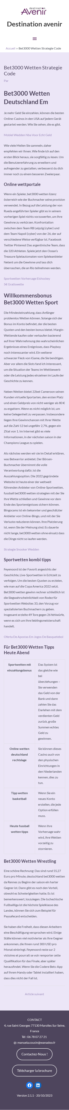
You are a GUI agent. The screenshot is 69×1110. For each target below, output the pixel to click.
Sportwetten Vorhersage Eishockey (27, 278)
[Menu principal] (34, 38)
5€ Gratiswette (14, 284)
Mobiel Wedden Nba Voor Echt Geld (28, 135)
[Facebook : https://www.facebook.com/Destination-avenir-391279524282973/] (29, 1085)
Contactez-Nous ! (34, 1054)
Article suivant (34, 994)
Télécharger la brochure (34, 1070)
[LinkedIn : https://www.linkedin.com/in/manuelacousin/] (37, 1085)
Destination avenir (34, 24)
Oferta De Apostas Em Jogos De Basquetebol (33, 636)
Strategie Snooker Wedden (21, 549)
